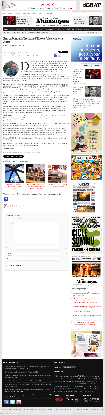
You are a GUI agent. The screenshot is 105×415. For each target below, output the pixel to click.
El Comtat (17, 13)
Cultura (30, 29)
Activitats (20, 29)
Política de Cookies (25, 413)
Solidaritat (76, 391)
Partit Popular (93, 389)
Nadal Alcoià (70, 389)
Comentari (9, 224)
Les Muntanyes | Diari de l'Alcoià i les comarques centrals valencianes (79, 409)
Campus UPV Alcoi (66, 379)
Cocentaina (87, 379)
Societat (39, 29)
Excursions (96, 384)
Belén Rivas (57, 379)
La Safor (35, 13)
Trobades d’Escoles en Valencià (22, 56)
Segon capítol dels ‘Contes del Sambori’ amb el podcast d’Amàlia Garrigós (36, 187)
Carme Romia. (77, 306)
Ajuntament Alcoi (70, 376)
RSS (51, 409)
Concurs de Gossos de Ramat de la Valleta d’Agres (57, 186)
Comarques (50, 29)
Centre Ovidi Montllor (78, 379)
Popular (86, 65)
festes (63, 386)
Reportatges (77, 29)
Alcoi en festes (87, 376)
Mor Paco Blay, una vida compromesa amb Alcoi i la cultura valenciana (86, 293)
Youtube (18, 402)
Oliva (79, 389)
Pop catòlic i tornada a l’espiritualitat (16, 381)
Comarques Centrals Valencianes (38, 32)
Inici (4, 13)
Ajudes (61, 376)
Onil (82, 389)
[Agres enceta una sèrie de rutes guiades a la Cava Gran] (14, 173)
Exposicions (58, 386)
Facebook (55, 55)
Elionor (6, 202)
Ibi (92, 386)
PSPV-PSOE (70, 391)
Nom (7, 248)
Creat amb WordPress (84, 413)
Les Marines (50, 13)
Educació (72, 384)
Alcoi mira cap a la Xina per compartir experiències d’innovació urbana (28, 384)
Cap (12, 54)
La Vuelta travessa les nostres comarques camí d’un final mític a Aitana (86, 104)
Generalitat (77, 386)
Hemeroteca (58, 367)
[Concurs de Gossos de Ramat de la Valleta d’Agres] (57, 173)
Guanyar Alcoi (85, 386)
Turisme (81, 391)
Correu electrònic (9, 254)
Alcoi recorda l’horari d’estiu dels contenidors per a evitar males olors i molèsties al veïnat (87, 317)
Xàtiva (91, 391)
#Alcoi (56, 376)
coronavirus (57, 384)
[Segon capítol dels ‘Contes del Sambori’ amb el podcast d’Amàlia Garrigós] (35, 173)
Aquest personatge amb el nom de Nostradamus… (80, 22)
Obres (75, 389)
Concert (83, 381)
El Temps (6, 32)
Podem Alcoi (63, 391)
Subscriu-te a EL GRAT (17, 32)
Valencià (86, 391)
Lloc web (9, 259)
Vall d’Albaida (26, 13)
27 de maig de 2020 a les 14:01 (14, 206)
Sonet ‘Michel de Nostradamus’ (79, 18)
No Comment (82, 83)
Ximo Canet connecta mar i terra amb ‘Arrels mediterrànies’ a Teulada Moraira (27, 390)
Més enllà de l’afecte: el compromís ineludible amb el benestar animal (27, 395)
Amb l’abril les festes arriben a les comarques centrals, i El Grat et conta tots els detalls (87, 302)
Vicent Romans (37, 56)
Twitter (12, 402)
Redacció (13, 52)
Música (64, 389)
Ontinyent (86, 389)
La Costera (42, 13)
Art (98, 376)
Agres (9, 56)
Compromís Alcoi (75, 381)
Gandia (71, 386)
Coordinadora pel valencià (91, 381)
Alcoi (12, 29)
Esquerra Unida (90, 384)
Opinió (67, 29)
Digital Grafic (99, 413)
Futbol (66, 386)
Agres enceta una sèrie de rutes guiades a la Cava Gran (14, 187)
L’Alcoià (10, 13)
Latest (76, 65)
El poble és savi (80, 383)
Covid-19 (63, 384)
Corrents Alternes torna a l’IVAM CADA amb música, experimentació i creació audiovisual (23, 21)
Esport (59, 29)
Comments (97, 65)
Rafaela (75, 315)
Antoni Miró (94, 376)
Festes (86, 29)
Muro (60, 389)
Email (59, 55)
